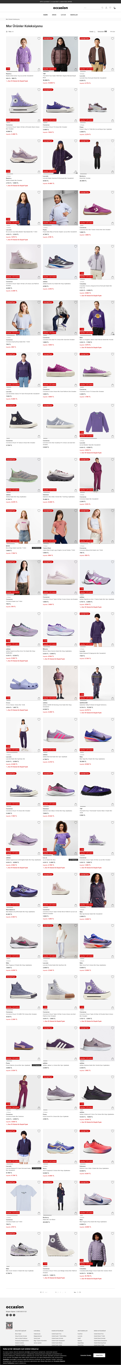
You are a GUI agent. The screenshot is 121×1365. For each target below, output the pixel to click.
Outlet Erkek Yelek (99, 1345)
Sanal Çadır (37, 1338)
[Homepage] (60, 7)
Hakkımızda (37, 1334)
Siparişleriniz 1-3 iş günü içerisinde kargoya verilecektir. (60, 1)
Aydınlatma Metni (20, 1345)
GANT (79, 1338)
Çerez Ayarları (37, 1343)
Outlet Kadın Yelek (57, 1345)
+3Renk (8, 227)
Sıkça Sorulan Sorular (21, 1336)
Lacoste (80, 1336)
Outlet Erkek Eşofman (100, 1343)
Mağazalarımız (38, 1336)
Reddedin (6, 1359)
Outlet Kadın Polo (56, 1334)
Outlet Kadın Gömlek (57, 1338)
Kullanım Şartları (19, 1343)
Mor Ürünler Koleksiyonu (13, 19)
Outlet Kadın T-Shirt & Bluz (59, 1336)
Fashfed (80, 1334)
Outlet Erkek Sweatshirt (100, 1340)
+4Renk (82, 546)
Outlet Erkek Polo (99, 1334)
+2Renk (82, 125)
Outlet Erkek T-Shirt (99, 1336)
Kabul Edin (99, 1355)
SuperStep (81, 1343)
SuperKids (80, 1345)
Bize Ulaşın (18, 1334)
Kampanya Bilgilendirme (22, 1340)
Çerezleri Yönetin (85, 1355)
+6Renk (82, 74)
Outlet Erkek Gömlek (99, 1338)
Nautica (80, 1340)
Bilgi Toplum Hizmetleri (40, 1340)
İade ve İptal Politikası (21, 1338)
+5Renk (8, 389)
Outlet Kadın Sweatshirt (58, 1340)
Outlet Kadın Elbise (57, 1343)
